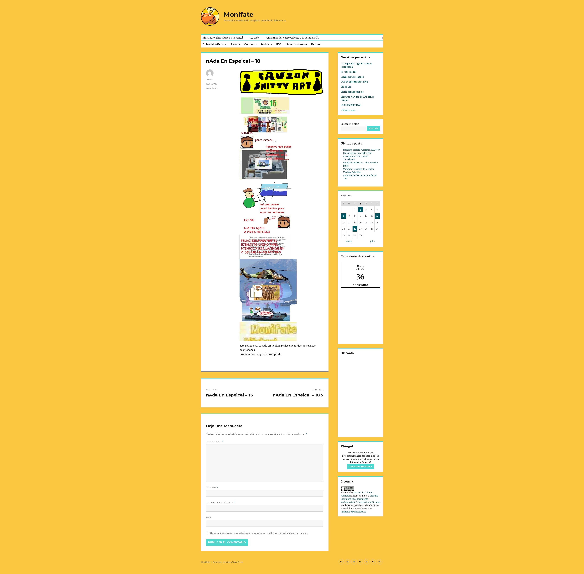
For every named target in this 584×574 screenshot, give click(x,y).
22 (355, 229)
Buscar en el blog (350, 124)
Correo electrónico (220, 502)
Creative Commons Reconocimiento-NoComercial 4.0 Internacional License (360, 499)
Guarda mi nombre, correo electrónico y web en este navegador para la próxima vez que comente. (259, 533)
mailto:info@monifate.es (353, 512)
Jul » (372, 241)
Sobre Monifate (213, 44)
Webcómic (211, 88)
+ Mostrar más (348, 110)
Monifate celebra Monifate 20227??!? (361, 150)
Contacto (250, 44)
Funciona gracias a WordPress (228, 562)
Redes (265, 44)
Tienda (235, 44)
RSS (278, 44)
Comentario (215, 441)
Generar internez (360, 466)
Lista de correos (296, 44)
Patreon (316, 44)
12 (377, 216)
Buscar (373, 128)
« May (349, 241)
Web (208, 517)
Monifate (238, 14)
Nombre (212, 487)
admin (209, 79)
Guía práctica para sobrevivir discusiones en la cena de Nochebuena (357, 156)
